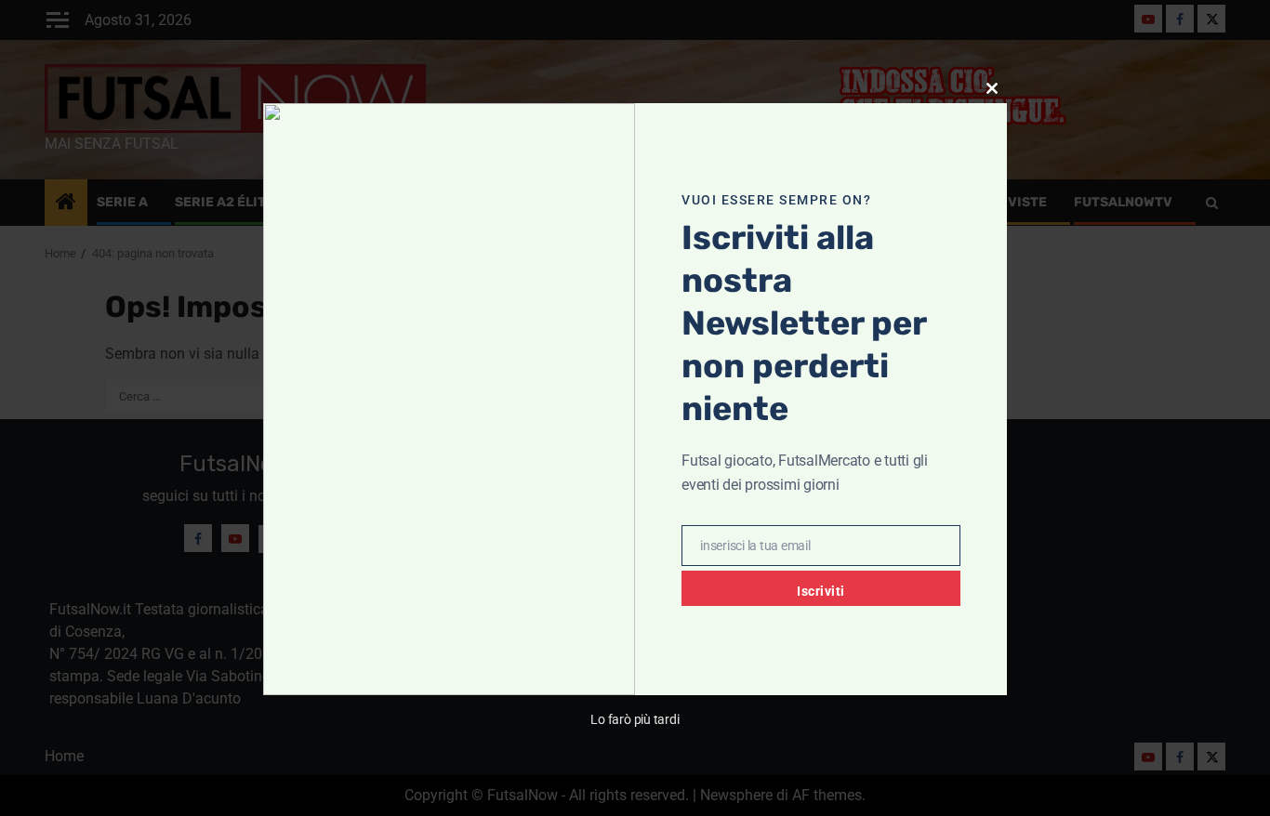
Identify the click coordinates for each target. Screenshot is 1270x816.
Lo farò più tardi (634, 719)
